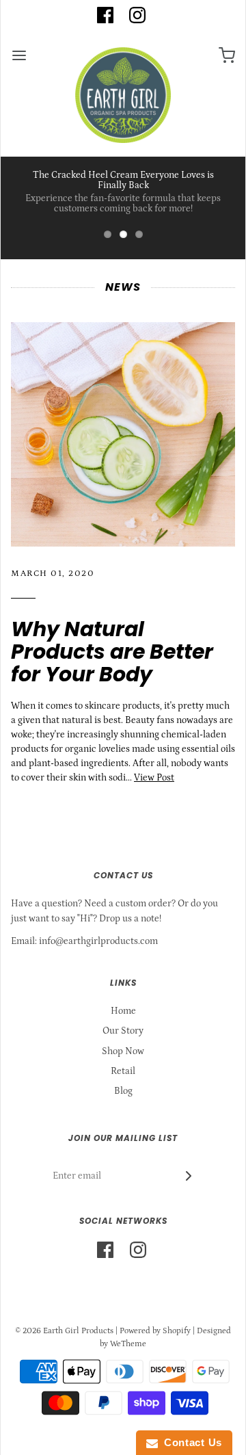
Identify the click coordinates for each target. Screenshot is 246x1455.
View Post (154, 777)
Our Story (123, 1030)
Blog (123, 1091)
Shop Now (123, 1051)
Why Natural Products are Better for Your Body (112, 651)
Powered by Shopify (155, 1330)
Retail (123, 1071)
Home (123, 1011)
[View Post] (123, 434)
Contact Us (190, 1442)
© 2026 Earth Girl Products (64, 1330)
